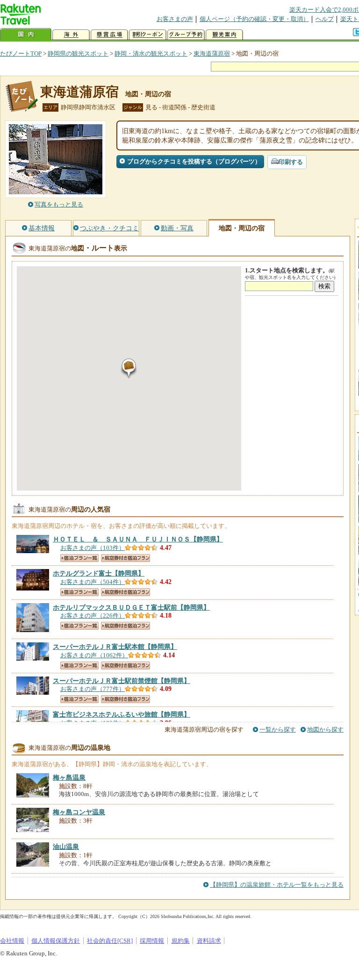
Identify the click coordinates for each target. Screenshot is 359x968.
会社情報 (12, 940)
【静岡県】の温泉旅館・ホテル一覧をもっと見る (277, 884)
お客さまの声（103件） (92, 547)
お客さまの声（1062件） (94, 655)
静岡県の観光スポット (78, 53)
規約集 (181, 940)
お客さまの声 (175, 18)
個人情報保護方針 (55, 940)
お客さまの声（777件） (92, 688)
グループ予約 (186, 35)
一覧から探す (277, 729)
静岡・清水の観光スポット (151, 53)
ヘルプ (325, 18)
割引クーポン (147, 35)
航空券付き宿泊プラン (125, 558)
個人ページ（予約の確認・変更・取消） (254, 18)
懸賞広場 (109, 35)
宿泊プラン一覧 (79, 558)
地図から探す (325, 729)
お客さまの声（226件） (92, 615)
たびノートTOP (21, 53)
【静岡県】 (138, 539)
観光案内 (224, 35)
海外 (71, 35)
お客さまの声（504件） (92, 581)
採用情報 (152, 940)
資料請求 (209, 940)
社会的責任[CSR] (110, 940)
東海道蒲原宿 (212, 53)
